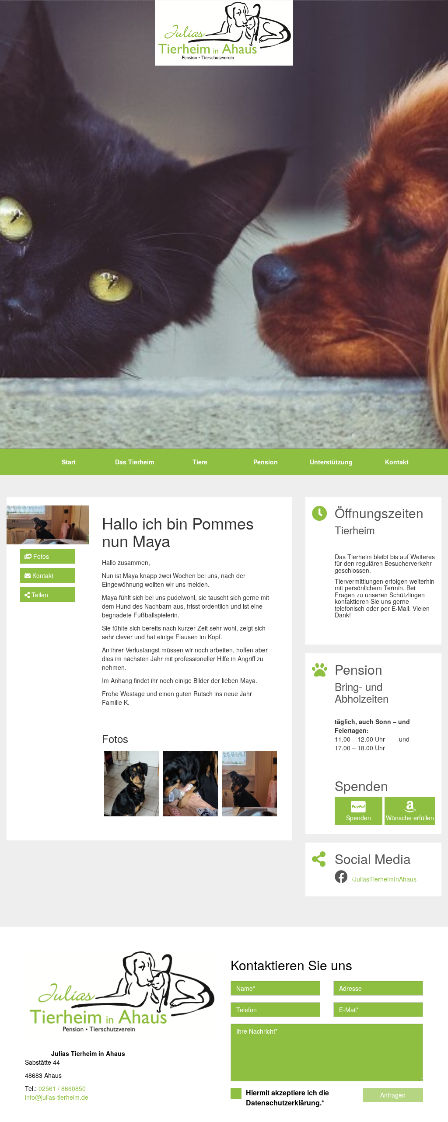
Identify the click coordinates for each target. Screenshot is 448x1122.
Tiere (199, 461)
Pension (265, 461)
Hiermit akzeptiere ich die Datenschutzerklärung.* (287, 1098)
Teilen (39, 594)
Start (69, 461)
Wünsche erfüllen (410, 817)
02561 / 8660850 (62, 1088)
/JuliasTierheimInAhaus (384, 879)
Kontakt (397, 461)
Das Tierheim (134, 461)
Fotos (40, 556)
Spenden (358, 817)
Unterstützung (331, 461)
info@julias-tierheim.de (56, 1097)
